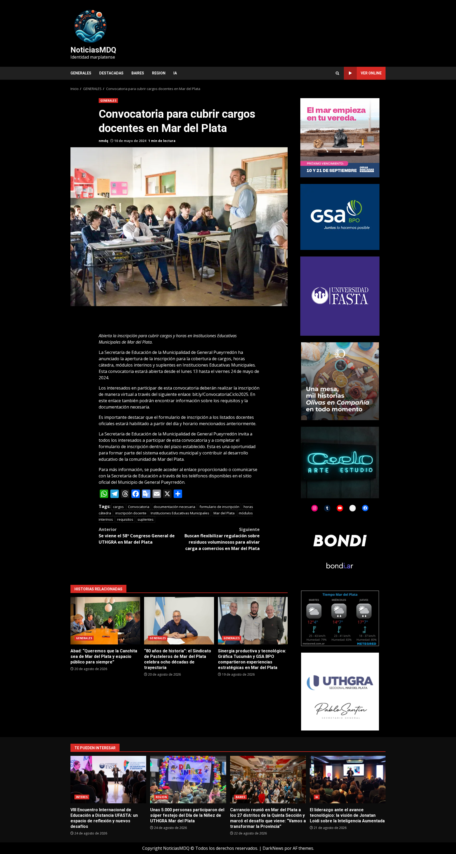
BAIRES (137, 73)
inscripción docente (130, 513)
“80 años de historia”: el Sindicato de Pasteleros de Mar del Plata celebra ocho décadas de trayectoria (179, 620)
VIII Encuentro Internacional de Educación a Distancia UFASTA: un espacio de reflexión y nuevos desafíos (108, 779)
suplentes (145, 519)
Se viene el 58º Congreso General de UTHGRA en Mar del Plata (137, 535)
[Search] (337, 73)
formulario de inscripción (219, 506)
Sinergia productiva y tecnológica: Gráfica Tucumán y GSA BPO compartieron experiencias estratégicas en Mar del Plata (253, 620)
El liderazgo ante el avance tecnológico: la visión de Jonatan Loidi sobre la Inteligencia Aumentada (348, 779)
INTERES (82, 797)
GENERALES (80, 73)
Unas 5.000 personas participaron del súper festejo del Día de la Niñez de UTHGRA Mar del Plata (188, 779)
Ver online (371, 73)
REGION (158, 73)
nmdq (103, 141)
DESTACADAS (111, 73)
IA (175, 73)
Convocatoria (138, 506)
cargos (118, 506)
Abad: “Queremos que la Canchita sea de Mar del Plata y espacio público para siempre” (105, 620)
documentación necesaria (174, 506)
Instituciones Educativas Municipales (180, 513)
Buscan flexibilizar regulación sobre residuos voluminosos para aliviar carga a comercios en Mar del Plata (222, 538)
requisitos (125, 519)
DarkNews (273, 848)
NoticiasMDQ (93, 49)
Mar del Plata (224, 513)
